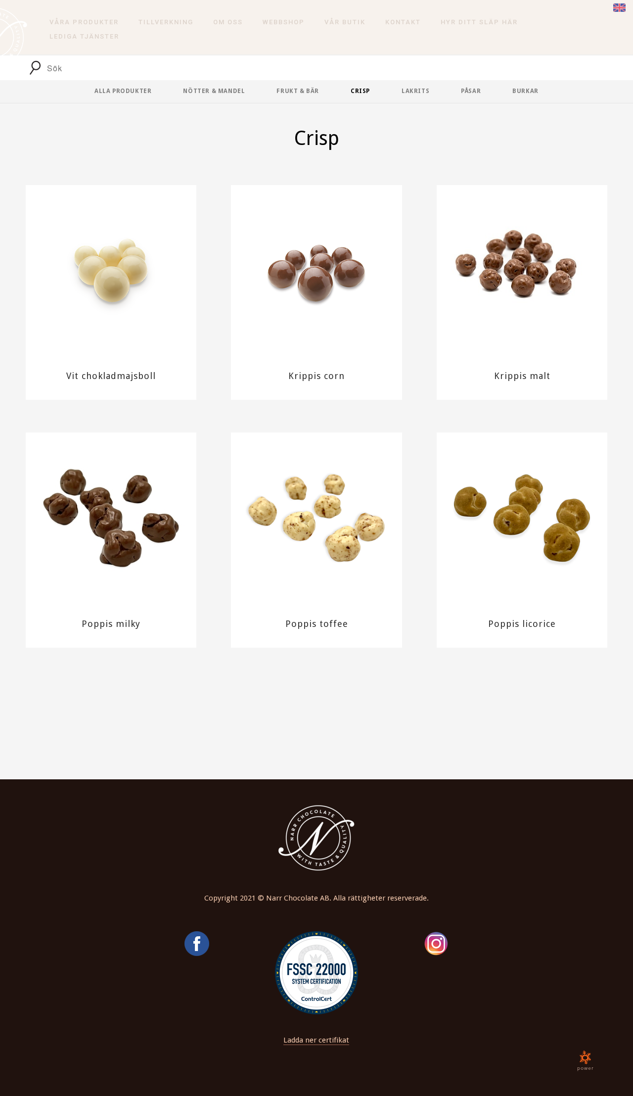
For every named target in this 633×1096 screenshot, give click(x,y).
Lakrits (415, 91)
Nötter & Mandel (214, 91)
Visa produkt (111, 299)
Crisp (360, 91)
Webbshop (284, 22)
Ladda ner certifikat (316, 1040)
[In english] (619, 6)
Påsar (471, 91)
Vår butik (344, 22)
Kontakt (403, 22)
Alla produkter (122, 91)
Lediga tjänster (84, 36)
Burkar (525, 91)
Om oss (228, 22)
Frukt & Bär (297, 91)
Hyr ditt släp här (479, 22)
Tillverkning (165, 22)
